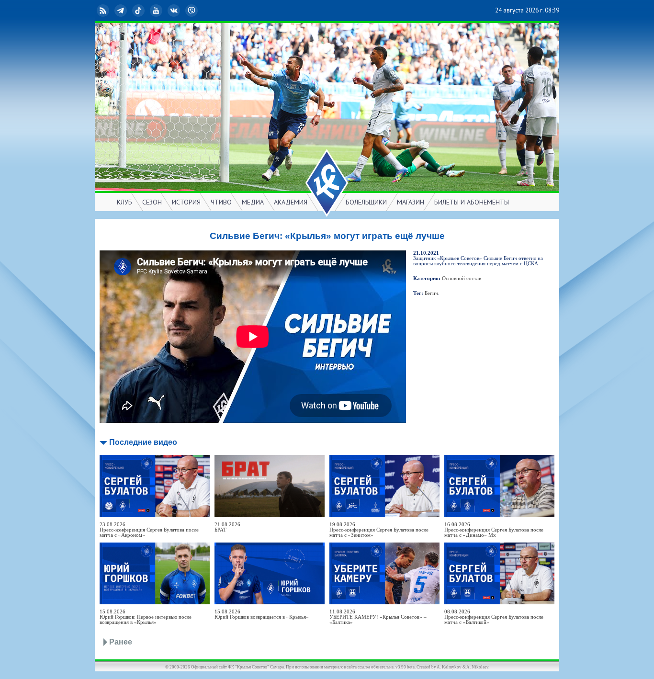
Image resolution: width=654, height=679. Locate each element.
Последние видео (143, 442)
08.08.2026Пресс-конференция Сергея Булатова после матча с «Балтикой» (493, 617)
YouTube (163, 10)
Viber (199, 10)
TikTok (146, 10)
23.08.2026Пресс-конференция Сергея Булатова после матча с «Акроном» (149, 530)
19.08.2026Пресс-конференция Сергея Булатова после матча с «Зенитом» (378, 530)
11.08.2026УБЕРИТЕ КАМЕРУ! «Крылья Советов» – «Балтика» (378, 617)
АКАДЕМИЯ (290, 202)
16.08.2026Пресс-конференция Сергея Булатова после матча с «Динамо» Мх (493, 530)
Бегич (431, 293)
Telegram (128, 10)
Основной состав (461, 278)
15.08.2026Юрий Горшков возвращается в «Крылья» (261, 614)
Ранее (120, 642)
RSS (110, 10)
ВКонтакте (181, 10)
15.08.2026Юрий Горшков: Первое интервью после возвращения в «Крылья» (146, 617)
